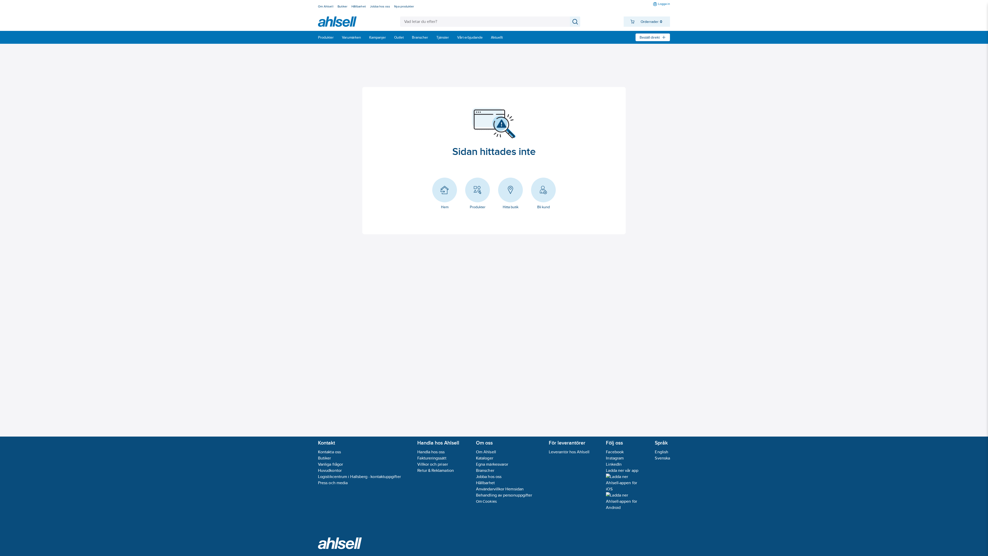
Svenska (662, 458)
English (661, 451)
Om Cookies (486, 501)
